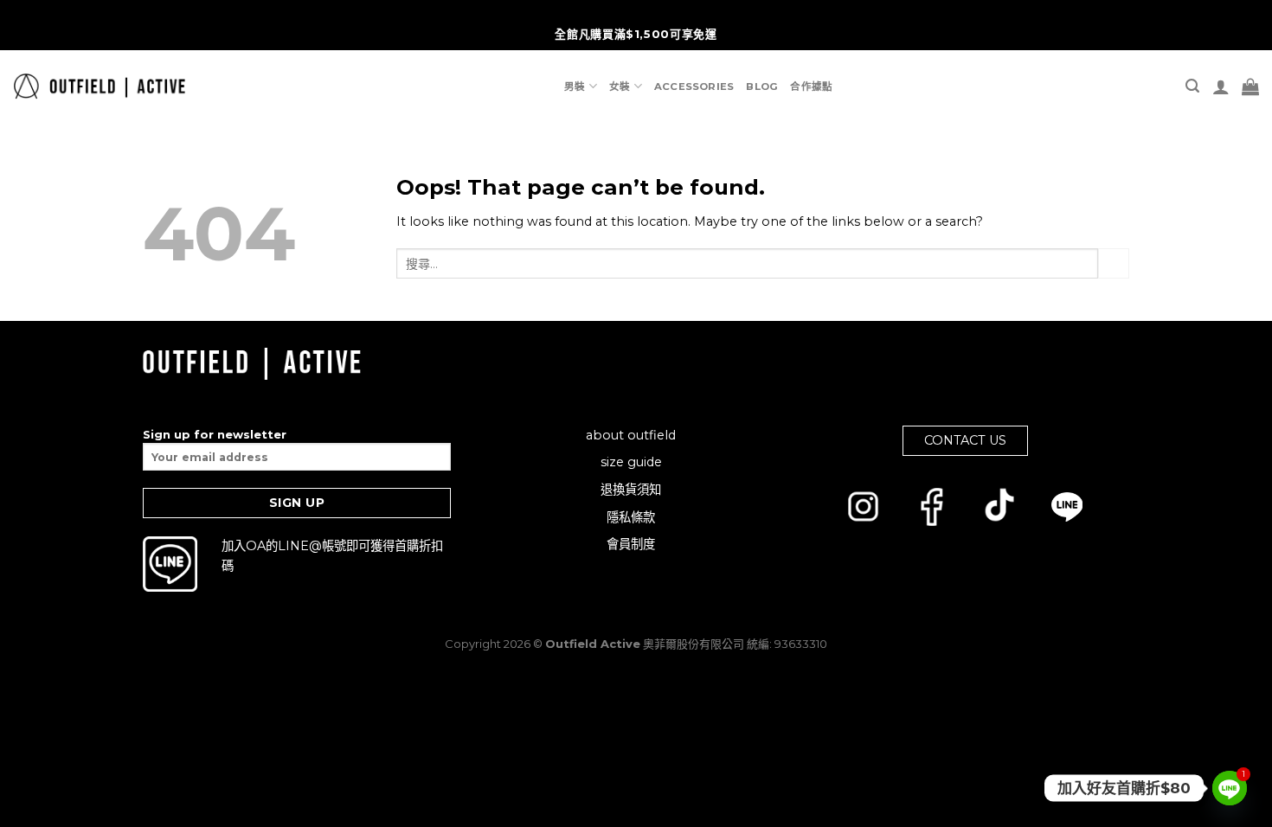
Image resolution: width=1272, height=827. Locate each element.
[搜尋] (1192, 86)
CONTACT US (965, 440)
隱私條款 (631, 517)
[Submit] (1113, 263)
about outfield (631, 435)
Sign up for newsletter (214, 434)
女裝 (619, 86)
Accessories (694, 86)
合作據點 (811, 86)
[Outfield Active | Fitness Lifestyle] (99, 86)
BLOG (762, 86)
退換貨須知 (631, 489)
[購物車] (1250, 86)
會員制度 (631, 544)
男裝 (574, 86)
